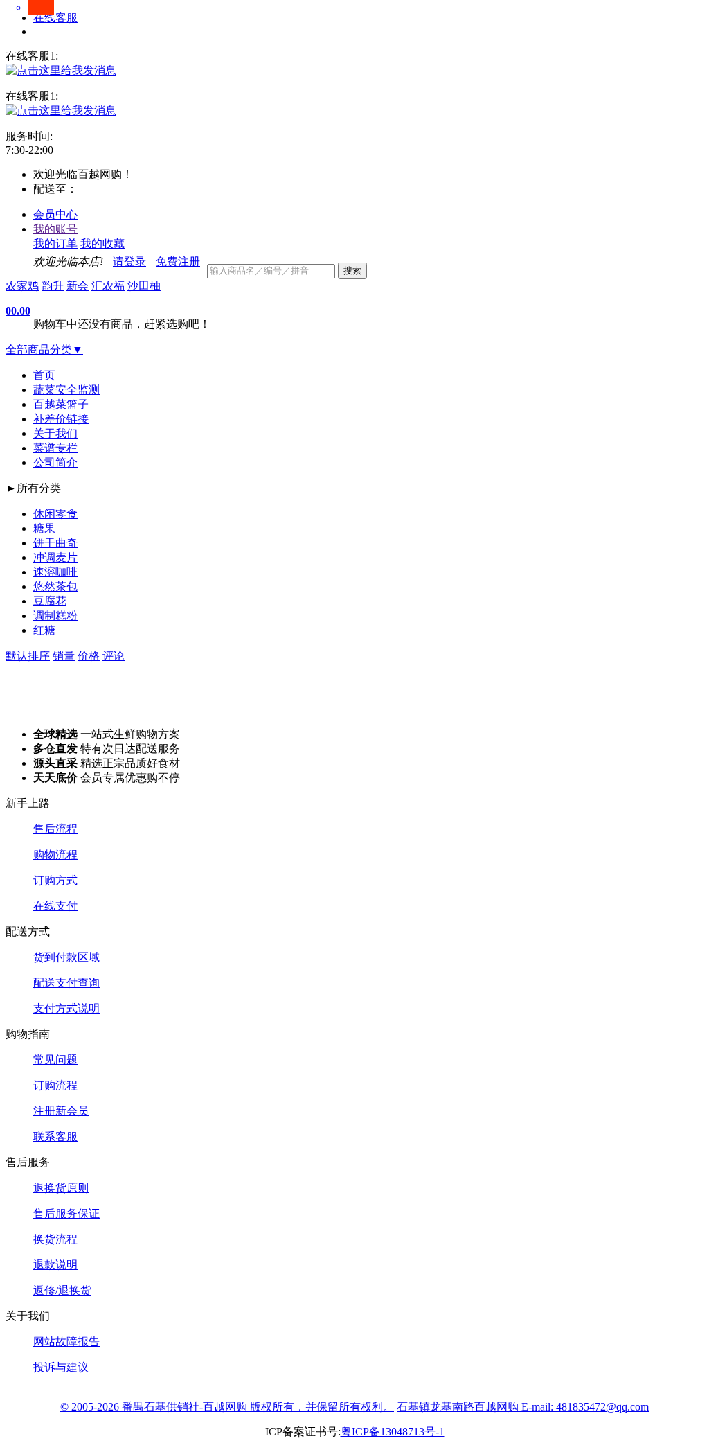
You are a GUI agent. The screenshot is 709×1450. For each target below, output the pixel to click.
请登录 (129, 261)
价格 (89, 656)
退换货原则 (61, 1188)
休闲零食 (55, 514)
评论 (113, 656)
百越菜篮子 (61, 404)
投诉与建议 (61, 1367)
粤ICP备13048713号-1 (393, 1432)
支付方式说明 (66, 1008)
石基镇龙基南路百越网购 (459, 1407)
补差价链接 (61, 419)
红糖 (44, 630)
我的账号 (55, 229)
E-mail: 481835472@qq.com (585, 1407)
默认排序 (28, 656)
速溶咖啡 (55, 572)
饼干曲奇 (55, 543)
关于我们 (55, 433)
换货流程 (55, 1239)
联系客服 (55, 1136)
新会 (77, 286)
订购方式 (55, 880)
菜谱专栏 (55, 448)
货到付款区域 (66, 957)
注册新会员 (61, 1111)
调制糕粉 (55, 615)
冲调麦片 (55, 557)
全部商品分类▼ (44, 349)
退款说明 (55, 1265)
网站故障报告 (66, 1341)
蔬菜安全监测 (66, 390)
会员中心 (55, 214)
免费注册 (178, 261)
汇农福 (108, 286)
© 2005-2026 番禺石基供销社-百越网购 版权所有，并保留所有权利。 (227, 1407)
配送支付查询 (66, 983)
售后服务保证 (66, 1213)
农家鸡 (22, 286)
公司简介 (55, 462)
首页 (44, 375)
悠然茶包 (55, 586)
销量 (64, 656)
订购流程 (55, 1085)
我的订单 (55, 243)
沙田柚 (144, 286)
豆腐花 (49, 601)
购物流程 (55, 854)
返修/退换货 (62, 1290)
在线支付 (55, 906)
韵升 (53, 286)
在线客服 (55, 18)
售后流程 (55, 829)
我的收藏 (102, 243)
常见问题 (55, 1060)
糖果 (44, 528)
